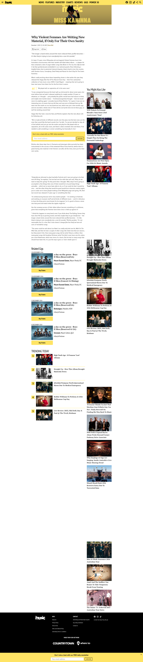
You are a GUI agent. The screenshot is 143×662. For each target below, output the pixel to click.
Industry (60, 2)
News (41, 2)
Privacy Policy (55, 622)
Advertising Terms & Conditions (59, 631)
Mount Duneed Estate (61, 260)
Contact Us (75, 625)
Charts (69, 2)
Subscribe (80, 138)
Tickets (42, 270)
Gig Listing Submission (78, 622)
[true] (141, 654)
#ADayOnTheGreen (59, 264)
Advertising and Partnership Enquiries (81, 619)
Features (49, 2)
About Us (54, 619)
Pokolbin (66, 308)
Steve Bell (50, 45)
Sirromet (57, 333)
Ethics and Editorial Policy (58, 628)
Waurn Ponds (74, 260)
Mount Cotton (65, 333)
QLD (72, 333)
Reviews (79, 2)
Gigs (86, 2)
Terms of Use (55, 625)
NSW (70, 308)
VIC (80, 260)
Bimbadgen (58, 308)
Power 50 (94, 2)
